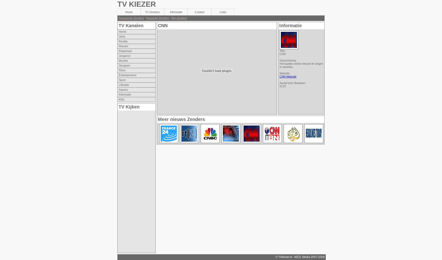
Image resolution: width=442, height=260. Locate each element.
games (123, 89)
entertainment (127, 75)
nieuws (123, 46)
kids (121, 99)
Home (122, 31)
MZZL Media (302, 257)
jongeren (125, 56)
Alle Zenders (179, 18)
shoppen (124, 65)
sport (122, 80)
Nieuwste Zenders (157, 18)
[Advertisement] (136, 180)
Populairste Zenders (131, 18)
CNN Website (288, 76)
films (122, 70)
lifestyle (124, 85)
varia (122, 36)
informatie (125, 94)
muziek (123, 60)
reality (123, 41)
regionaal (125, 51)
